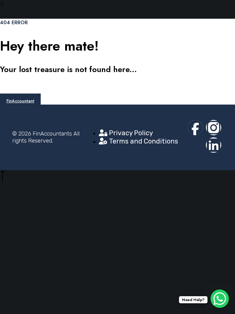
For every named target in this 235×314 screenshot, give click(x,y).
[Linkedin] (213, 145)
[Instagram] (213, 127)
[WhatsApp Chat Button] (220, 298)
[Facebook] (195, 127)
